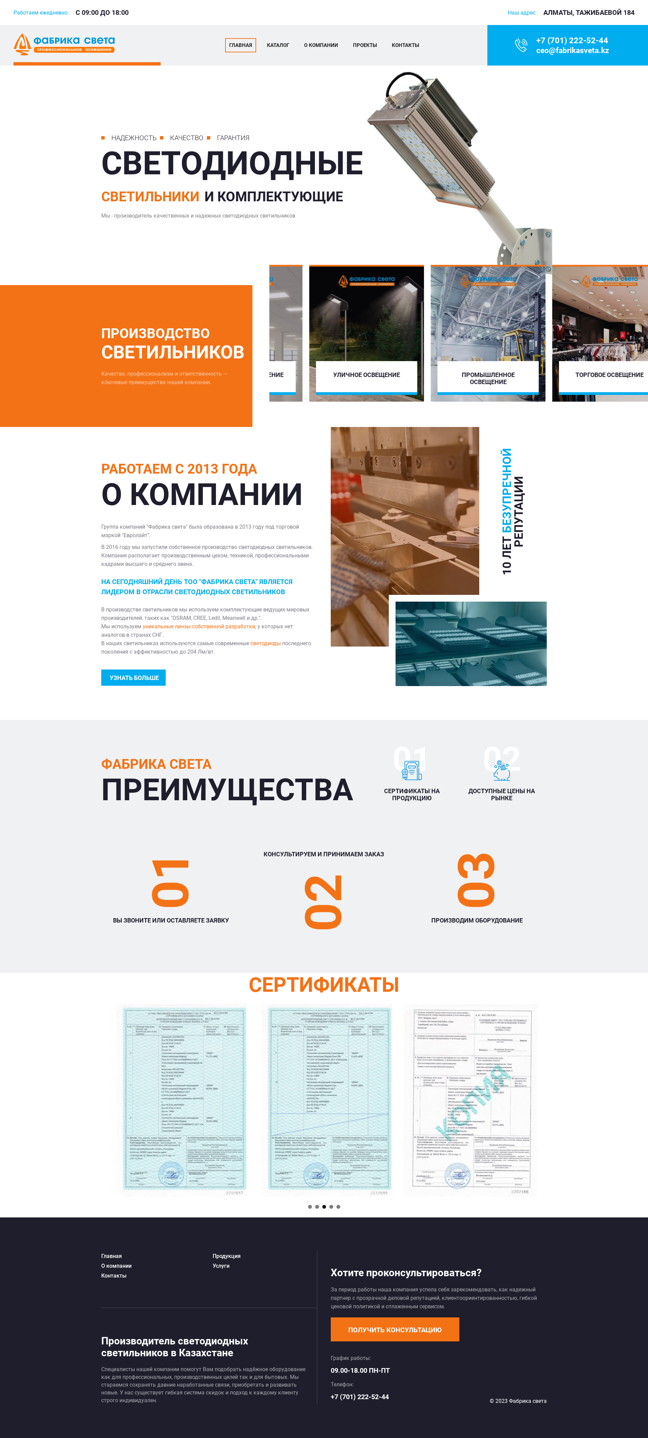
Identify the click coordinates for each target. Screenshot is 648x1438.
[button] (395, 1329)
